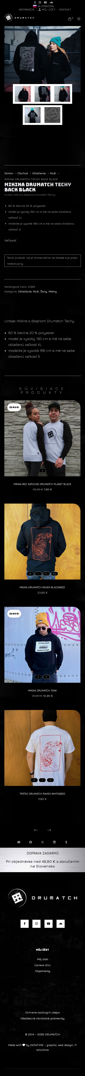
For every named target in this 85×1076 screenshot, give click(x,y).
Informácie (27, 9)
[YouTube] (45, 2)
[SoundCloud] (51, 2)
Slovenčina (46, 6)
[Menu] (77, 19)
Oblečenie (24, 291)
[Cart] (68, 19)
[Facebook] (35, 2)
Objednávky (42, 971)
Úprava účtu (42, 965)
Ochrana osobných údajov (42, 1012)
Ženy (43, 291)
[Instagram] (40, 2)
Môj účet (48, 9)
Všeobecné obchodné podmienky (42, 1018)
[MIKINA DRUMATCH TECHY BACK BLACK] (18, 842)
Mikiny (52, 291)
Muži (36, 291)
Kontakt (65, 9)
